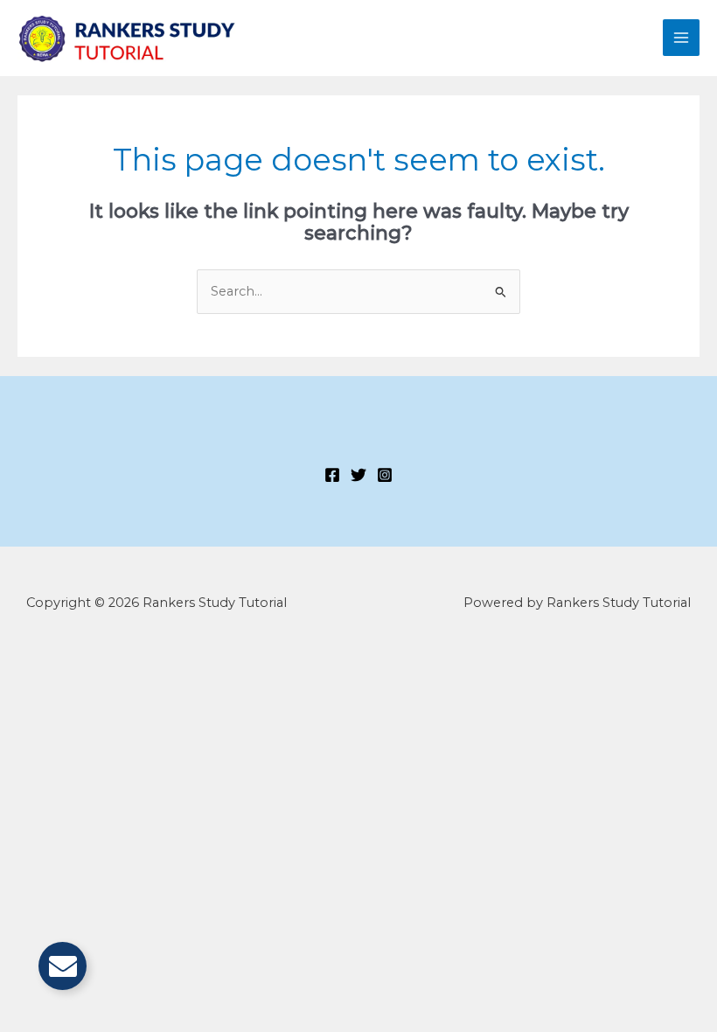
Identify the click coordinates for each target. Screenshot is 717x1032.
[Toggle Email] (62, 966)
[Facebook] (332, 475)
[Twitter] (358, 475)
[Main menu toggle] (681, 37)
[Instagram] (385, 475)
